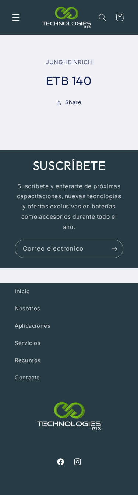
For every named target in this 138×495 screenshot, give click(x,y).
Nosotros (27, 308)
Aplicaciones (33, 326)
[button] (15, 17)
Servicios (28, 343)
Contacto (27, 377)
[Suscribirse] (114, 249)
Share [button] (73, 102)
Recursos (28, 360)
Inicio (22, 291)
